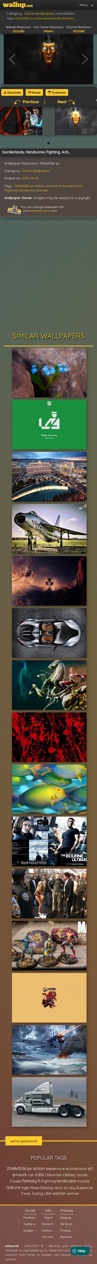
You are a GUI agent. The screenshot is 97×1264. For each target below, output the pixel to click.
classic (69, 1174)
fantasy (29, 1180)
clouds (82, 1174)
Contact (46, 1255)
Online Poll (48, 1224)
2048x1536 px (19, 1168)
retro (58, 1187)
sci (66, 1187)
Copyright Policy (67, 1217)
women (72, 1193)
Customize (58, 92)
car (31, 1174)
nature (13, 1187)
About (48, 1217)
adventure (54, 186)
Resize (36, 92)
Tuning (37, 1193)
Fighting (10, 190)
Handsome (26, 190)
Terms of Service (67, 1224)
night (25, 1187)
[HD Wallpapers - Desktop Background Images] (18, 5)
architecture (76, 1168)
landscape (66, 1180)
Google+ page (30, 1230)
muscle (83, 1181)
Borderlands (72, 186)
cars (39, 1174)
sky (72, 1187)
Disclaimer (67, 1237)
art (90, 1168)
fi (39, 1180)
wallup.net (12, 1246)
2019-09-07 (30, 178)
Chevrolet (53, 1174)
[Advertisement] (48, 276)
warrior (58, 1193)
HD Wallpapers (48, 1237)
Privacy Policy (67, 1230)
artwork (19, 1174)
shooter (42, 190)
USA (47, 1193)
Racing (47, 1187)
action (40, 186)
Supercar (84, 1187)
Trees (26, 1193)
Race (35, 1187)
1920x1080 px (24, 186)
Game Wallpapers (36, 171)
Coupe (15, 1181)
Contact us (48, 1230)
